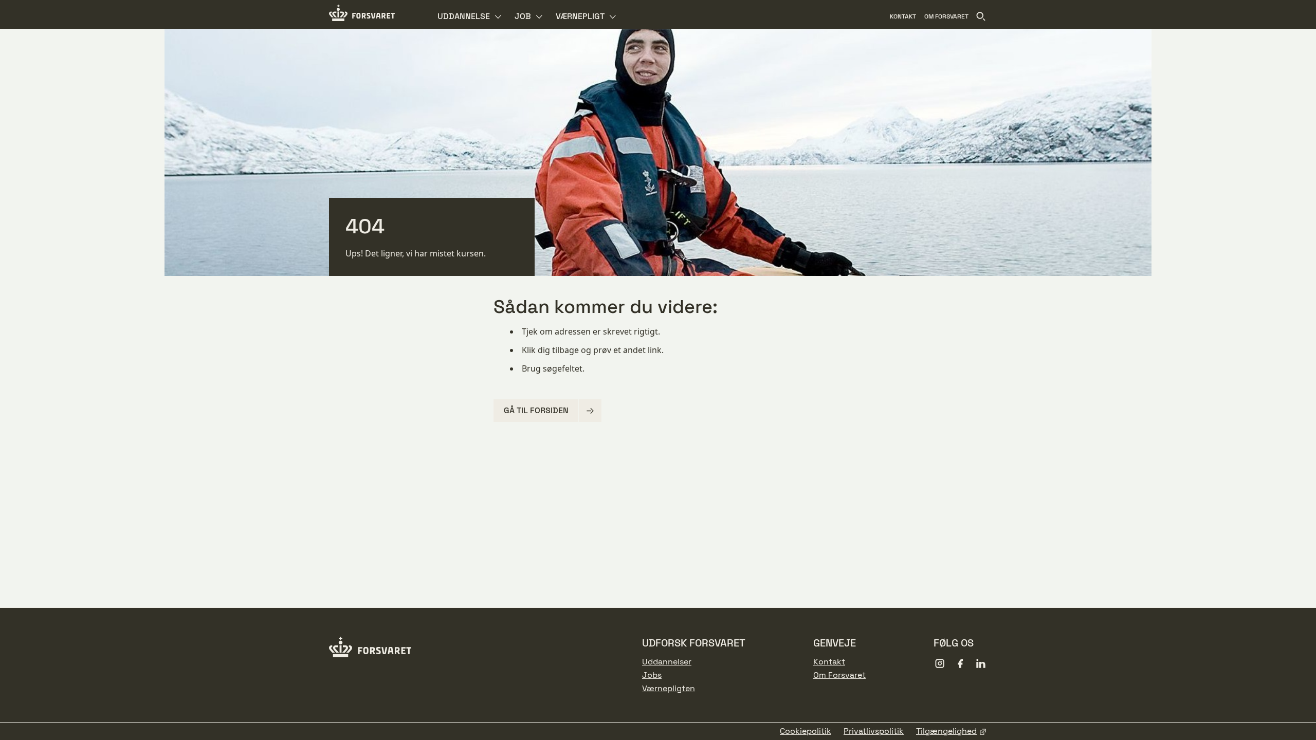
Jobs (652, 675)
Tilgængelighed (946, 731)
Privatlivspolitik (874, 731)
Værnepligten (668, 688)
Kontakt (829, 662)
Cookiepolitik (805, 731)
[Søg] (981, 16)
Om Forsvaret (839, 675)
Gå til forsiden (536, 410)
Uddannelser (666, 662)
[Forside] (362, 14)
